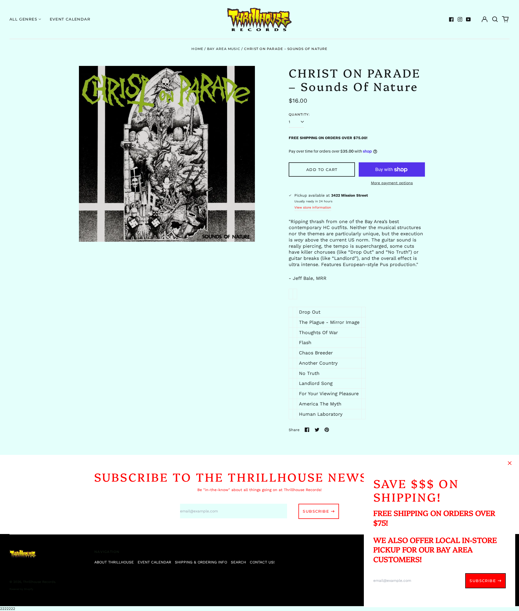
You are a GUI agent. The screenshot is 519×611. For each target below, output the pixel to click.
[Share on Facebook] (307, 429)
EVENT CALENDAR (154, 562)
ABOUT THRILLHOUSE (114, 562)
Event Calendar (70, 19)
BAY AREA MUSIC (223, 49)
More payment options (392, 183)
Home (197, 49)
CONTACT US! (262, 562)
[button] (495, 19)
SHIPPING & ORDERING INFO (201, 562)
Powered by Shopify (21, 589)
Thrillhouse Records (39, 582)
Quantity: (299, 114)
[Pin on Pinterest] (326, 429)
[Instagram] (460, 19)
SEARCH (238, 562)
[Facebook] (451, 19)
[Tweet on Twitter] (317, 429)
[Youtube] (468, 19)
